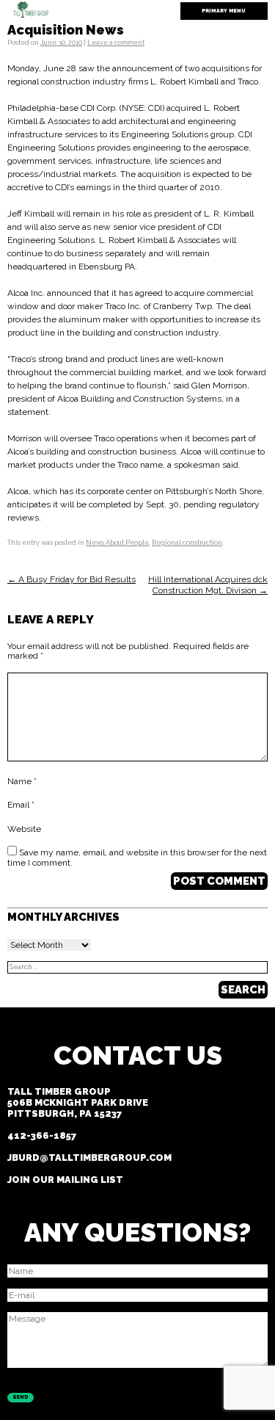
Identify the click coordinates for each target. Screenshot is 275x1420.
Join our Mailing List (65, 1179)
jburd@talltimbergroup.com (89, 1157)
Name (22, 781)
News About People (117, 542)
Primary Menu (224, 10)
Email (20, 805)
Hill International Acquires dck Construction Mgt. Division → (208, 584)
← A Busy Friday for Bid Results (71, 579)
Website (24, 829)
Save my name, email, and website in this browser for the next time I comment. (137, 857)
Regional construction (187, 542)
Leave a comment (115, 42)
